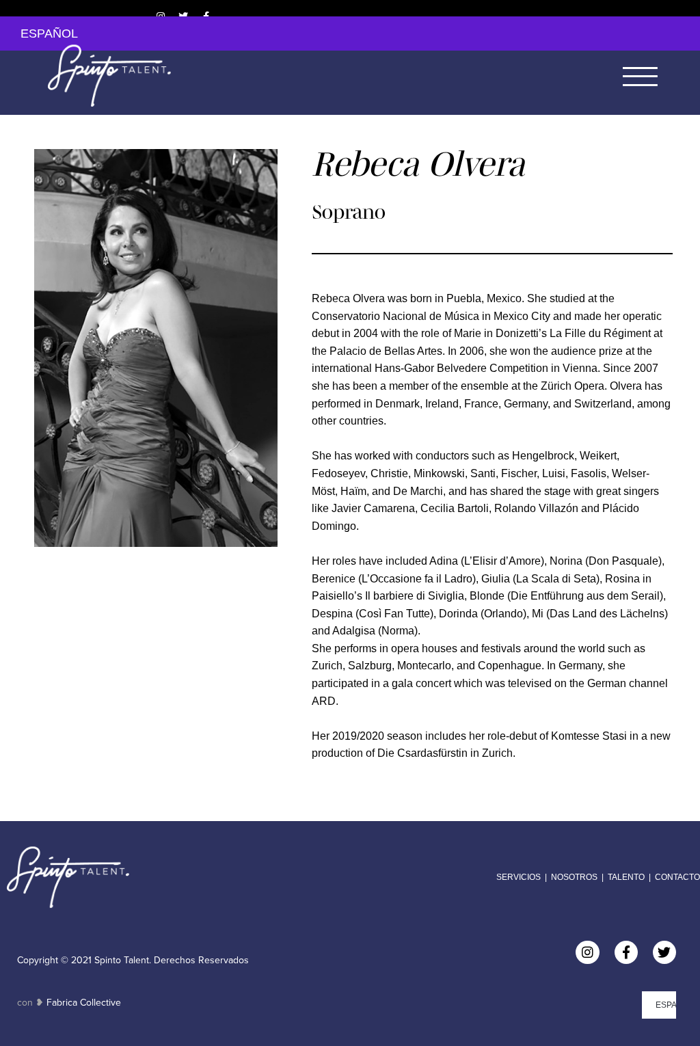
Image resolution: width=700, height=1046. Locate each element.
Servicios (518, 877)
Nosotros (573, 877)
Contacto (677, 877)
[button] (640, 75)
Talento (626, 877)
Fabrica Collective (83, 1002)
